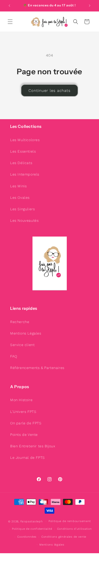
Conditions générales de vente (63, 536)
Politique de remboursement (69, 521)
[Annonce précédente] (9, 5)
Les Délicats (21, 163)
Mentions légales (51, 544)
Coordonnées (27, 536)
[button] (10, 21)
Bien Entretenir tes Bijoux (32, 446)
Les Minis (18, 186)
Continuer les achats (49, 90)
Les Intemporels (24, 174)
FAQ (13, 356)
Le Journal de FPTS (27, 457)
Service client (22, 345)
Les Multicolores (25, 140)
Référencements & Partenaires (37, 368)
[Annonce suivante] (89, 5)
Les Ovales (20, 197)
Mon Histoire (21, 400)
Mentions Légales (25, 333)
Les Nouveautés (24, 220)
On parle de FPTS (26, 423)
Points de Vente (24, 435)
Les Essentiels (23, 151)
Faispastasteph (31, 521)
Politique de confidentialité (32, 529)
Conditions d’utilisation (74, 529)
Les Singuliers (22, 209)
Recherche (19, 322)
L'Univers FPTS (23, 412)
